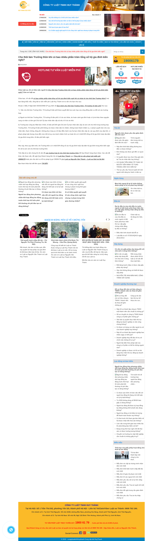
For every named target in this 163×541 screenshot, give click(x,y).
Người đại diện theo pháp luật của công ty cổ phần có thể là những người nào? (130, 345)
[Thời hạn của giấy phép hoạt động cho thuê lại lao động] (122, 455)
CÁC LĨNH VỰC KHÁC (36, 51)
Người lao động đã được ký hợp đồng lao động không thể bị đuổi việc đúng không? (130, 408)
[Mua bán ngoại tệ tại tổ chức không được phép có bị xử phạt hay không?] (122, 191)
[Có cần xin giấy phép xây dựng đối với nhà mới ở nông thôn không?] (122, 257)
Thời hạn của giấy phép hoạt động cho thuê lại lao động (130, 448)
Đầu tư (117, 201)
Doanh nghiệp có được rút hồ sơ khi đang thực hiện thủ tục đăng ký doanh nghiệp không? (130, 352)
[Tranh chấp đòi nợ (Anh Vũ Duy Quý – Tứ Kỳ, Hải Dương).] (96, 230)
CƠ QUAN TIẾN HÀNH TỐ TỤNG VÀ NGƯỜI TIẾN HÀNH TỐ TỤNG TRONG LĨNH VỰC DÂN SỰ (130, 164)
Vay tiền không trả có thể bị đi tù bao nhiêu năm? (64, 17)
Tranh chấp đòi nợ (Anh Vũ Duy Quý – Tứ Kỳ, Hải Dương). (96, 241)
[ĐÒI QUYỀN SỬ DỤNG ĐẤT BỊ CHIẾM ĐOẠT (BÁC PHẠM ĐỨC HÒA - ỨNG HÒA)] (65, 232)
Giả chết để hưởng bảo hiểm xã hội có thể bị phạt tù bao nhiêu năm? (70, 21)
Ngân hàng (119, 178)
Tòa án (117, 128)
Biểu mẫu (118, 442)
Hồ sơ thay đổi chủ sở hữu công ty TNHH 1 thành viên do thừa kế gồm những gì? (128, 290)
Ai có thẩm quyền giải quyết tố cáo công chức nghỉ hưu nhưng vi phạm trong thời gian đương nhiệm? (74, 31)
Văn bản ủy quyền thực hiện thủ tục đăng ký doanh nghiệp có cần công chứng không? (129, 322)
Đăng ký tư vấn (28, 24)
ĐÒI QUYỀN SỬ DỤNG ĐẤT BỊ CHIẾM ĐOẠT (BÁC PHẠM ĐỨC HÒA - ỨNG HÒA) (65, 242)
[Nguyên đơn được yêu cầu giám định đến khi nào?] (122, 140)
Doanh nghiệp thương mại (125, 284)
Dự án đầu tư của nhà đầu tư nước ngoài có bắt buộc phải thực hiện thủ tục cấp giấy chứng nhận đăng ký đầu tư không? (129, 208)
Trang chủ (23, 51)
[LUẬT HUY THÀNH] (24, 6)
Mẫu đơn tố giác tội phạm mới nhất (129, 474)
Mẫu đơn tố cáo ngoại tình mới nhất (129, 477)
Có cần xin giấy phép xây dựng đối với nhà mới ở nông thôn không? (129, 250)
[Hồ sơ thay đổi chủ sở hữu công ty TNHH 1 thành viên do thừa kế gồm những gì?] (122, 300)
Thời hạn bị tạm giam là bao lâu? (59, 27)
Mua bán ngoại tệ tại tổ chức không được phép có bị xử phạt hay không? (129, 184)
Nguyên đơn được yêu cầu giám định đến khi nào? (64, 24)
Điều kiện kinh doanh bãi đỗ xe (127, 232)
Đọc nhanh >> (96, 15)
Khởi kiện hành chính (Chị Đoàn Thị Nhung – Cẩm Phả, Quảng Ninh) (33, 241)
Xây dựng (118, 244)
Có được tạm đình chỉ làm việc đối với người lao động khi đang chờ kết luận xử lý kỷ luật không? (130, 395)
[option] (124, 26)
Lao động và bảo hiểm (123, 361)
